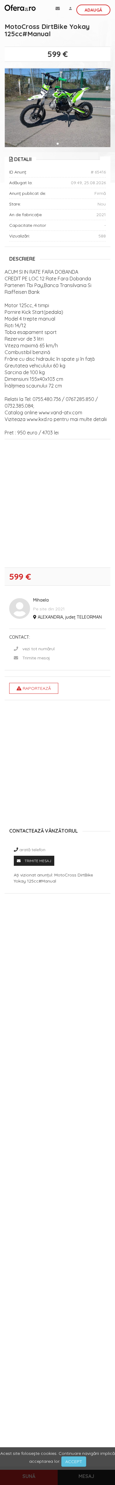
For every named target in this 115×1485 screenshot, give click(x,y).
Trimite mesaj (36, 658)
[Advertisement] (57, 504)
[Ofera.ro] (20, 7)
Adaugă (93, 10)
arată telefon (32, 849)
